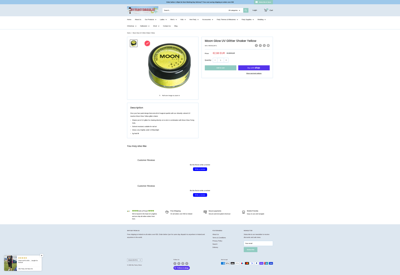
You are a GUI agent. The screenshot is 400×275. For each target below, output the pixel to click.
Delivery (215, 247)
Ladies (162, 19)
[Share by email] (268, 45)
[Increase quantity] (226, 60)
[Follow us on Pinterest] (186, 263)
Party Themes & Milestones (226, 19)
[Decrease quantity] (215, 60)
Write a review (200, 169)
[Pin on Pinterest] (260, 45)
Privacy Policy (217, 241)
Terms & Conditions (219, 237)
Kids (182, 19)
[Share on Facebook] (256, 45)
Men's (172, 19)
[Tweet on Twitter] (264, 45)
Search (214, 244)
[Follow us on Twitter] (178, 263)
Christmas (130, 26)
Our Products (149, 19)
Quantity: (208, 60)
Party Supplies (247, 19)
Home (129, 19)
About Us (138, 19)
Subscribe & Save (265, 2)
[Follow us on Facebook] (174, 263)
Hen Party (192, 19)
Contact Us (167, 26)
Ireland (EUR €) (133, 260)
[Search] (245, 10)
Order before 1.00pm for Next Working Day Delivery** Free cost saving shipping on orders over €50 (200, 2)
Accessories (206, 19)
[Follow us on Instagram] (182, 263)
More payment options (254, 73)
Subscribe (250, 249)
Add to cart (220, 68)
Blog (175, 26)
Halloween (143, 26)
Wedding (260, 19)
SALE (155, 26)
